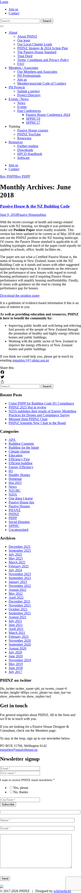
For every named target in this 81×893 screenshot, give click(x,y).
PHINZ (14, 514)
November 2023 (20, 574)
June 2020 (16, 656)
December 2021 (19, 601)
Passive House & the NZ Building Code (35, 206)
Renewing (24, 138)
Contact (14, 13)
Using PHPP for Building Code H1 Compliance (41, 403)
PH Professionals (29, 75)
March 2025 (17, 562)
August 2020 (17, 648)
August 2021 (17, 617)
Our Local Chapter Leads (34, 44)
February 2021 (19, 636)
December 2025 (19, 546)
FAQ (20, 64)
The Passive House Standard (36, 52)
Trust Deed (24, 56)
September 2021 (20, 613)
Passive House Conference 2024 (48, 115)
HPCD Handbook (29, 154)
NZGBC (15, 490)
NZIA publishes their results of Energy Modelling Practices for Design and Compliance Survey (42, 413)
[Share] (40, 381)
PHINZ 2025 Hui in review (27, 407)
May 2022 (16, 593)
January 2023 (18, 582)
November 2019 (20, 660)
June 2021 (16, 625)
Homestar (15, 479)
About (13, 32)
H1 (11, 471)
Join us (13, 9)
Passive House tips (21, 502)
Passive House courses (32, 130)
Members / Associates (23, 68)
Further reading (27, 146)
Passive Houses (28, 215)
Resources (16, 142)
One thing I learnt (21, 498)
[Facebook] (40, 372)
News (21, 103)
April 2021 (16, 629)
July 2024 (15, 570)
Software (23, 158)
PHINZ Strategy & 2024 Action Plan (42, 48)
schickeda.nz (62, 891)
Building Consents (21, 443)
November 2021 (20, 605)
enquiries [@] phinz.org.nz (31, 360)
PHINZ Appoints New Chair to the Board (37, 423)
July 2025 (15, 554)
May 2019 (16, 664)
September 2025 (20, 550)
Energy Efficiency (21, 467)
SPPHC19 (33, 118)
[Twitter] (40, 377)
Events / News (19, 99)
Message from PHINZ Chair (28, 419)
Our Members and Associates (37, 71)
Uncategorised (18, 529)
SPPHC (14, 526)
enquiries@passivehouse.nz (19, 749)
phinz (42, 215)
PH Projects (17, 87)
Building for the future (24, 447)
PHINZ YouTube (29, 134)
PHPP (13, 518)
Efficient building (20, 463)
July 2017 (15, 672)
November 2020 (20, 640)
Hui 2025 (15, 483)
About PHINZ (27, 36)
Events (22, 107)
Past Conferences (29, 111)
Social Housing (19, 522)
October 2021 (18, 609)
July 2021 (15, 621)
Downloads (25, 150)
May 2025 (16, 558)
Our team (23, 40)
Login (4, 2)
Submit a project (28, 91)
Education (15, 455)
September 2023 (20, 578)
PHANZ (15, 510)
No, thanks (20, 792)
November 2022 (20, 586)
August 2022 (17, 589)
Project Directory (29, 95)
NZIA (13, 494)
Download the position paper (20, 295)
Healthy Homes (19, 475)
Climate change (19, 451)
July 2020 (15, 652)
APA (12, 440)
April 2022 (16, 597)
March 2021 (17, 633)
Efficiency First (19, 459)
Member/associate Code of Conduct (41, 83)
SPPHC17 (33, 122)
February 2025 (19, 566)
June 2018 (16, 668)
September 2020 (20, 644)
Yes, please (20, 788)
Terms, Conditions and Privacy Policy (43, 60)
